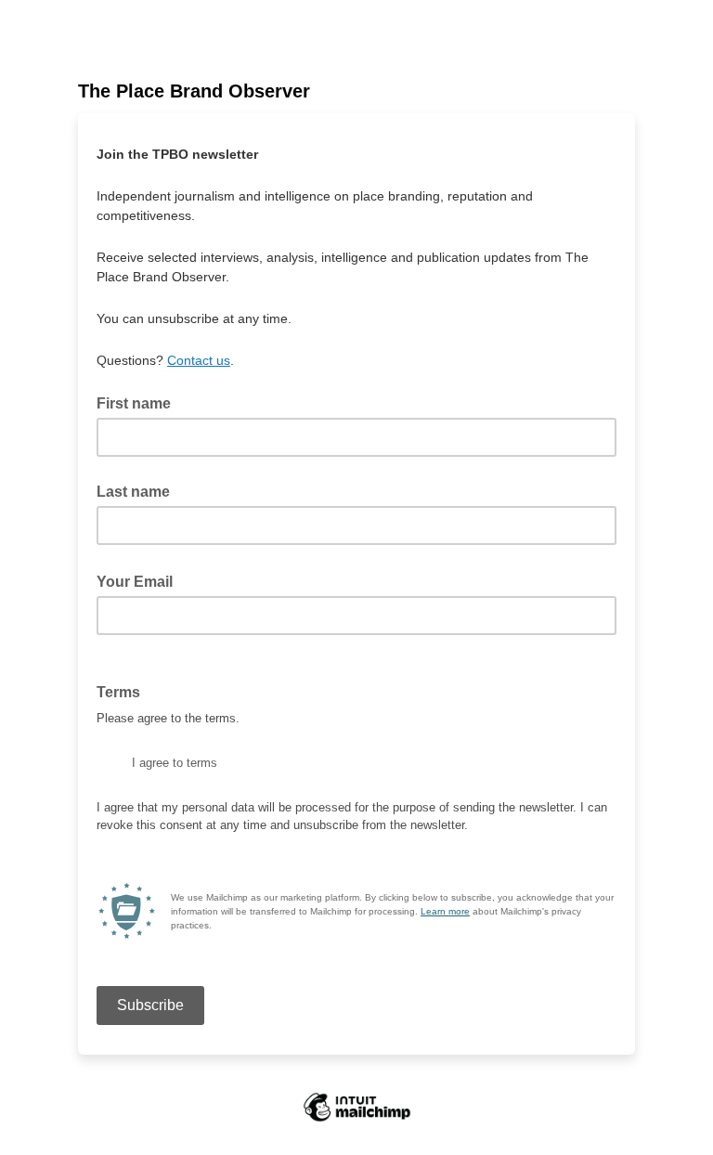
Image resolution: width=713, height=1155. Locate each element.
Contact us (198, 360)
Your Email (140, 580)
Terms (124, 691)
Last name (133, 492)
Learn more (445, 911)
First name (134, 403)
